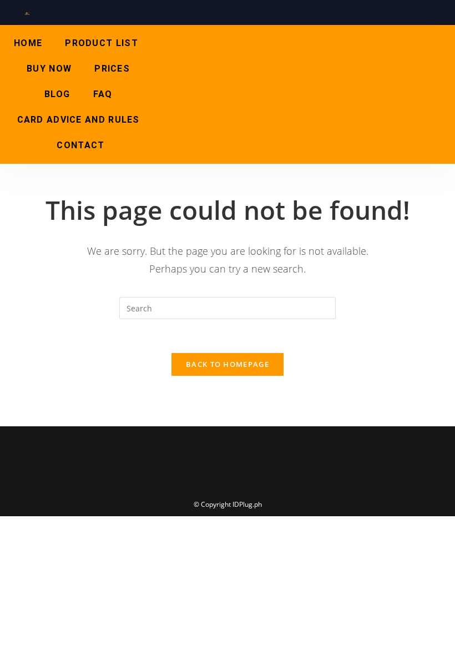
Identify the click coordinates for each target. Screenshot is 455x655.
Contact (80, 145)
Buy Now (49, 68)
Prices (112, 68)
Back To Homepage (227, 364)
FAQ (103, 94)
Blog (57, 94)
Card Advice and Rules (78, 119)
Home (28, 43)
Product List (101, 43)
